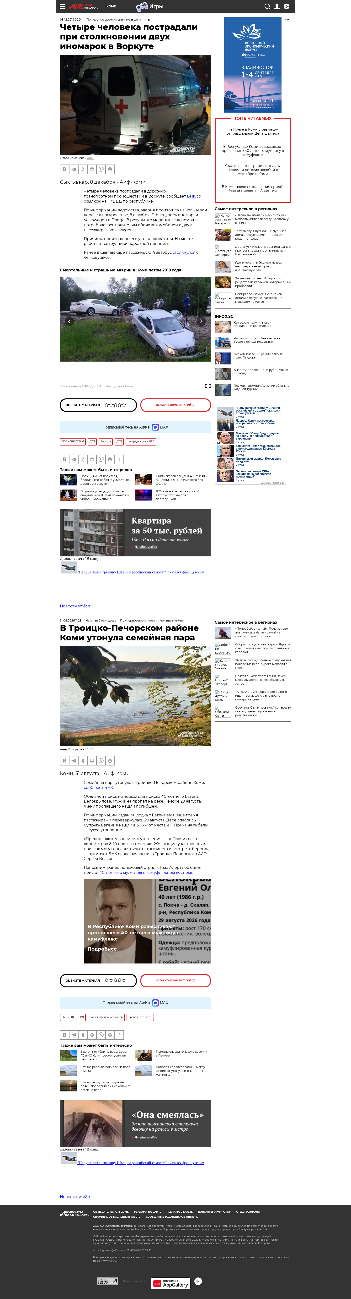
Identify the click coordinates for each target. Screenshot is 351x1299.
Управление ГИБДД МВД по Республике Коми (98, 386)
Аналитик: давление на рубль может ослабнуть (261, 371)
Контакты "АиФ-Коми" (214, 1211)
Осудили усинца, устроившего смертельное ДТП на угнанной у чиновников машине (104, 495)
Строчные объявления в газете (116, 1216)
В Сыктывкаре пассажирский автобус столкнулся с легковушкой (178, 495)
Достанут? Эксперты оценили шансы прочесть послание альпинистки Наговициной (263, 250)
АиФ (90, 158)
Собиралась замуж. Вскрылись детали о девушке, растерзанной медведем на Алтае (259, 297)
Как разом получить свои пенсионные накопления (252, 324)
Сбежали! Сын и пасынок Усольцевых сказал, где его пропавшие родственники (263, 711)
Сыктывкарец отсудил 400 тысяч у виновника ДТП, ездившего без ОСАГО (181, 479)
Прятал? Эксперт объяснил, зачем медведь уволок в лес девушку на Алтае (260, 679)
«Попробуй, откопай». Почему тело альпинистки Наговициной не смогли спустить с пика (261, 632)
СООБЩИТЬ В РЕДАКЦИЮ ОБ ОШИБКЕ (172, 1216)
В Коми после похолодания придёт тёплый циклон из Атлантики (253, 189)
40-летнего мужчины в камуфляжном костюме (145, 872)
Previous (70, 321)
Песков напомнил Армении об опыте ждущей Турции (261, 387)
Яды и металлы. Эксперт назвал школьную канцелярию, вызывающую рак (258, 266)
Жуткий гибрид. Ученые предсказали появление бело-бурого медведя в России (263, 664)
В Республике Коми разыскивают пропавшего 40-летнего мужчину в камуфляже (253, 151)
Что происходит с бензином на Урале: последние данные (257, 340)
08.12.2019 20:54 (71, 19)
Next (201, 321)
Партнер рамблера (134, 1281)
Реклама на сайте (147, 1211)
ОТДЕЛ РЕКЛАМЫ (248, 1211)
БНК (191, 196)
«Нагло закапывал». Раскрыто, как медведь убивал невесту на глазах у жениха (262, 219)
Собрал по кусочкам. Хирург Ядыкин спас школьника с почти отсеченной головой (263, 648)
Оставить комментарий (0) (175, 405)
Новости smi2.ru (76, 606)
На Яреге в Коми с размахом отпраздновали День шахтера (253, 131)
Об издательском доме (111, 1211)
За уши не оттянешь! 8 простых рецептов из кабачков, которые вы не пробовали (263, 282)
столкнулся (184, 252)
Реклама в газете (180, 1211)
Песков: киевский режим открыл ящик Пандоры (258, 355)
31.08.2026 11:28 (71, 620)
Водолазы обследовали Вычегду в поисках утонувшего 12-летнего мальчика (181, 1070)
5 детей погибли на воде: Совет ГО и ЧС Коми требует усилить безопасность (104, 1055)
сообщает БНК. (99, 787)
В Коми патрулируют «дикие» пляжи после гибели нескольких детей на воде (105, 1086)
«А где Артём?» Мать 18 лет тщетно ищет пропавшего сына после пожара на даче (261, 695)
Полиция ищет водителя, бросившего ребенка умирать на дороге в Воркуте (105, 479)
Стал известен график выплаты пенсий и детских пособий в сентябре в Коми (253, 170)
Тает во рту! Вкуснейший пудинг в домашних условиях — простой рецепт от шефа (260, 234)
